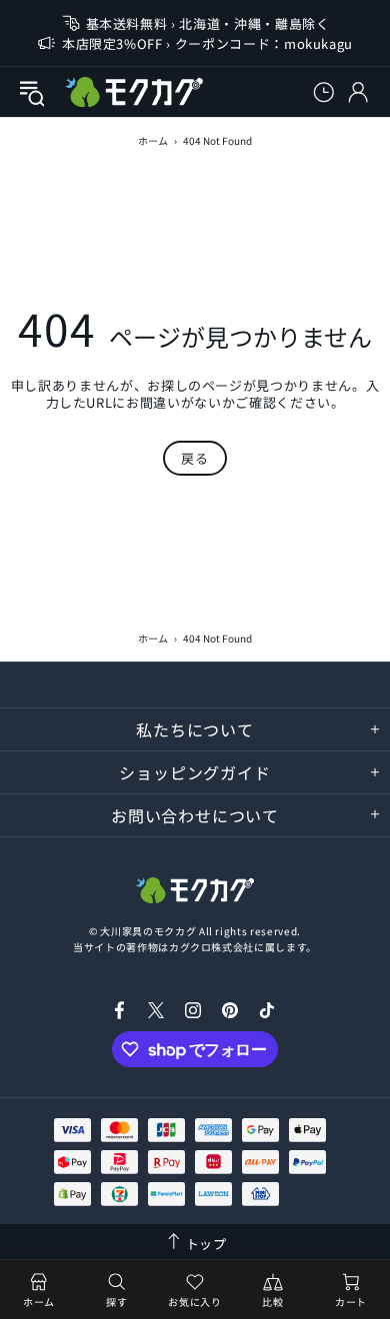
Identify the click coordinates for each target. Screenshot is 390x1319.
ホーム (153, 140)
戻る (194, 458)
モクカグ (134, 92)
